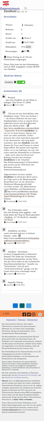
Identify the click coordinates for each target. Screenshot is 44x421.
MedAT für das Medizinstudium (16, 377)
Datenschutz (32, 319)
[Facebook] (25, 315)
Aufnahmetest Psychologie (27, 375)
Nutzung (21, 319)
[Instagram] (34, 315)
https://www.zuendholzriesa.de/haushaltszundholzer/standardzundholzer (21, 239)
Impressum (11, 319)
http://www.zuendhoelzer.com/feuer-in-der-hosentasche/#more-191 (21, 192)
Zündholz (9, 82)
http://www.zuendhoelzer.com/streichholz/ (21, 129)
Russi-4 (27, 38)
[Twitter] (29, 315)
